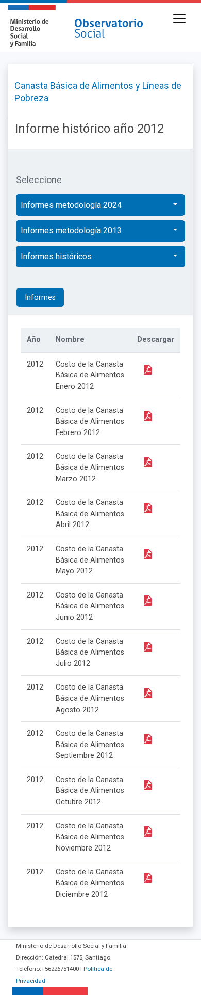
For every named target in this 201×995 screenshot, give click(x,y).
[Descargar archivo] (147, 369)
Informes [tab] (40, 297)
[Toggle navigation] (179, 18)
